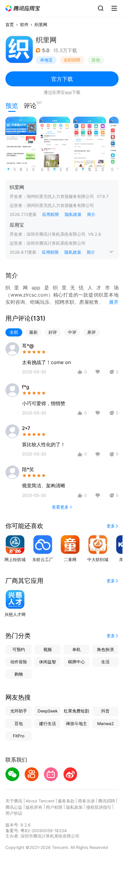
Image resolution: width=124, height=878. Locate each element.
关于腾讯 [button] (13, 801)
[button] (23, 8)
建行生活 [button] (47, 723)
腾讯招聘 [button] (106, 801)
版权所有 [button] (34, 807)
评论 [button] (30, 105)
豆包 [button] (18, 723)
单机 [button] (76, 649)
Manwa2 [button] (105, 723)
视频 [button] (47, 649)
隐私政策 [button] (73, 214)
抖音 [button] (105, 711)
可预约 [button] (18, 649)
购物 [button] (18, 674)
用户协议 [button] (13, 813)
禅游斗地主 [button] (76, 723)
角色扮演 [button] (105, 649)
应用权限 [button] (50, 214)
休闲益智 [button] (47, 661)
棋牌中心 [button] (76, 661)
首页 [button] (9, 24)
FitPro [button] (18, 735)
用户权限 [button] (54, 807)
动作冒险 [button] (18, 661)
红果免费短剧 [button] (76, 711)
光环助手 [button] (18, 711)
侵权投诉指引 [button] (98, 807)
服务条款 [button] (66, 801)
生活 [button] (105, 661)
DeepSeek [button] (47, 711)
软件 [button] (24, 24)
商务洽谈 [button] (86, 801)
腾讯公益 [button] (13, 807)
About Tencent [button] (40, 801)
